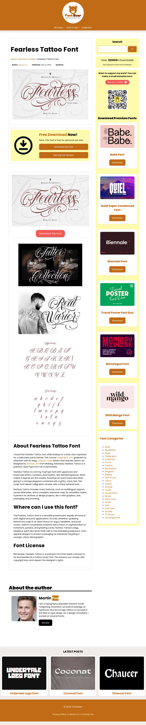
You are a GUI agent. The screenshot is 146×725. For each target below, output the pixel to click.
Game (108, 480)
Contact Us (88, 714)
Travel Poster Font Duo (117, 313)
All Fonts (23, 59)
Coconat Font (73, 693)
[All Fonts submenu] (63, 27)
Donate (45, 622)
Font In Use (110, 477)
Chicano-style (45, 460)
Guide (108, 489)
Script (32, 59)
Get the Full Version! (63, 155)
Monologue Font (117, 364)
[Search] (132, 49)
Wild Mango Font (117, 415)
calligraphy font (65, 457)
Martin (49, 598)
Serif (107, 505)
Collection (110, 459)
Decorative (110, 468)
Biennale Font (117, 261)
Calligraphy (110, 456)
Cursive (108, 465)
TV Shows (110, 514)
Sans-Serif (110, 499)
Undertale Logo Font (24, 693)
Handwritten (111, 493)
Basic (107, 447)
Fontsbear (77, 706)
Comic (108, 462)
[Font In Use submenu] (79, 27)
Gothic (108, 483)
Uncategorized (112, 517)
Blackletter (110, 450)
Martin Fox (23, 65)
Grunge (108, 486)
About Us (74, 714)
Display (108, 474)
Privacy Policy (59, 714)
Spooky (108, 511)
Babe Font (117, 154)
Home (14, 59)
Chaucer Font (121, 693)
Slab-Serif (110, 508)
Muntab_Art (33, 463)
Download (117, 162)
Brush (108, 453)
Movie (108, 496)
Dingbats (109, 471)
